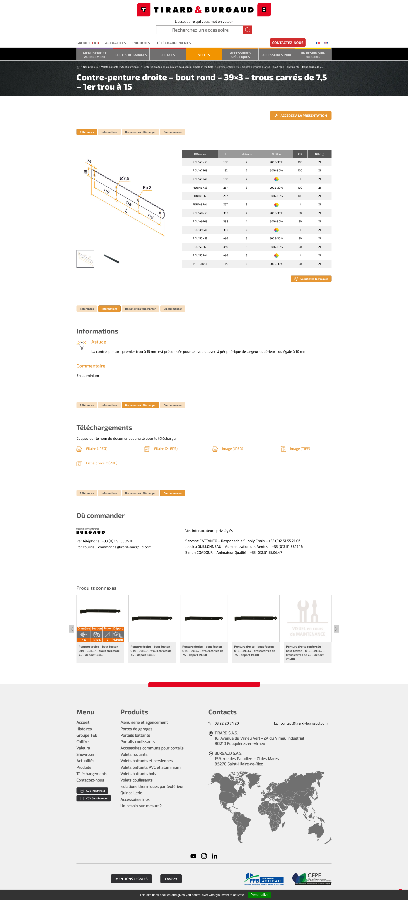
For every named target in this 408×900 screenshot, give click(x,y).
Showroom (85, 754)
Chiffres (83, 741)
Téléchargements (173, 43)
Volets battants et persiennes (146, 760)
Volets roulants (133, 754)
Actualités (115, 43)
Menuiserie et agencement (94, 55)
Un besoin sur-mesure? (313, 55)
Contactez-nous (287, 42)
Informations (109, 131)
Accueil (82, 722)
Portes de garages (131, 55)
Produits (141, 43)
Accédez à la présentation (303, 115)
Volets (204, 55)
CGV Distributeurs (97, 798)
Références (87, 131)
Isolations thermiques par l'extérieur (152, 786)
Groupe (87, 43)
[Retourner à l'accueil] (204, 9)
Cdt (300, 154)
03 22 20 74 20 (227, 723)
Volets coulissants (136, 780)
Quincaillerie (131, 792)
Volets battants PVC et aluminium (150, 767)
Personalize (260, 895)
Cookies (171, 879)
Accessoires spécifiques (240, 55)
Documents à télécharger (140, 131)
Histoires (84, 729)
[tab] (85, 259)
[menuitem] (318, 43)
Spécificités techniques (314, 278)
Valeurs (83, 748)
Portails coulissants (137, 741)
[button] (124, 198)
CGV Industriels (95, 790)
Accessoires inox (276, 55)
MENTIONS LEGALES (131, 879)
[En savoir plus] (263, 879)
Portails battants (135, 735)
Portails (167, 55)
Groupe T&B (86, 735)
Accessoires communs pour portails (152, 748)
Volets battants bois (138, 773)
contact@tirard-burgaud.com (304, 723)
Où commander (173, 131)
